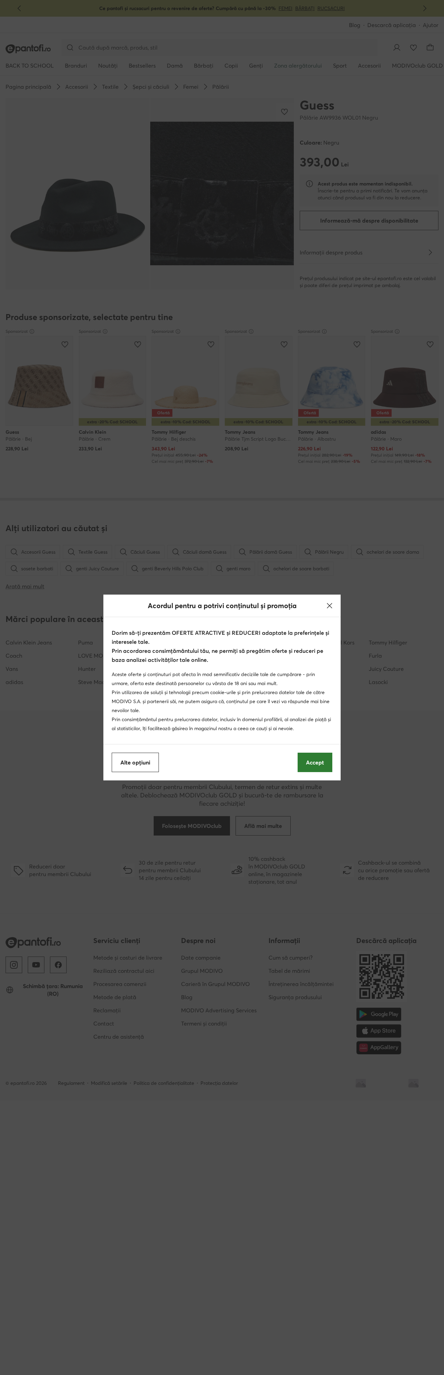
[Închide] (329, 605)
